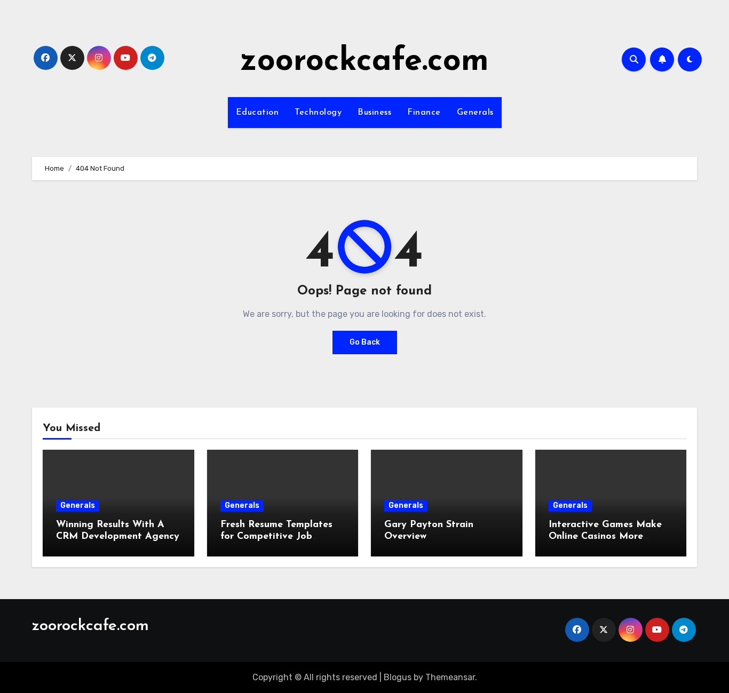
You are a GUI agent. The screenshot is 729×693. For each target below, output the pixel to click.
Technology (318, 112)
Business (374, 112)
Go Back (365, 342)
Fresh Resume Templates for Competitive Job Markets (276, 536)
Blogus (397, 677)
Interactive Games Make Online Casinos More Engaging (605, 536)
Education (257, 112)
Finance (424, 112)
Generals (475, 112)
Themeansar (450, 677)
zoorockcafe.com (364, 62)
